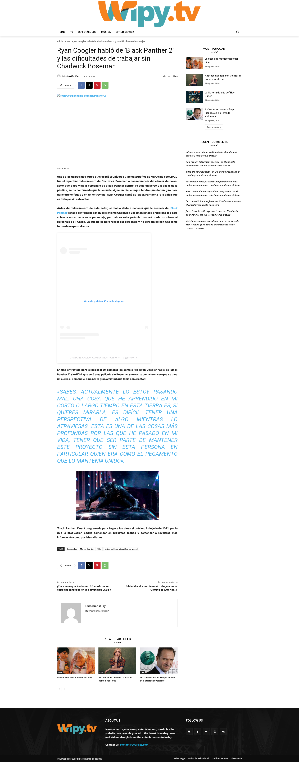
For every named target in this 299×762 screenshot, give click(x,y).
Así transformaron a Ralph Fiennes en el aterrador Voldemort (220, 113)
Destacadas (72, 549)
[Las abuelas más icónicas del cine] (76, 660)
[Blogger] (189, 731)
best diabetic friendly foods (200, 201)
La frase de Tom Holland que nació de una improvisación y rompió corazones (212, 224)
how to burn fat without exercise (202, 161)
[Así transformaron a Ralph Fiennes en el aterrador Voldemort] (159, 660)
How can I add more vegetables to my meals (208, 191)
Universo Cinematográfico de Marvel (121, 549)
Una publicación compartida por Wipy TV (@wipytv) (104, 357)
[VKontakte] (223, 731)
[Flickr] (206, 731)
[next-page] (65, 689)
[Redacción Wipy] (59, 76)
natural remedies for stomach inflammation (209, 181)
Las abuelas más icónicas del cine (74, 677)
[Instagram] (214, 731)
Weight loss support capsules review (204, 221)
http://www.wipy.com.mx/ (97, 611)
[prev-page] (59, 689)
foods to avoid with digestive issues (204, 211)
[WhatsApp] (105, 85)
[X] (89, 85)
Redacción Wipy (71, 76)
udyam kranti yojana (197, 152)
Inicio (60, 41)
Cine (67, 41)
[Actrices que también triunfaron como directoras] (117, 660)
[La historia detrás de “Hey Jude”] (194, 97)
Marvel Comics (86, 549)
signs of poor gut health (198, 171)
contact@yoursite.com (134, 744)
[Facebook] (81, 85)
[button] (238, 32)
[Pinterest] (97, 85)
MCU (99, 549)
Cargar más (213, 127)
